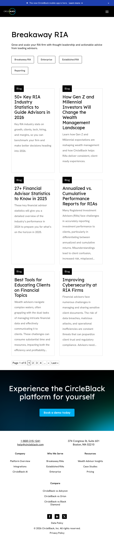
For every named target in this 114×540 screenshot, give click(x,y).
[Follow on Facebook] (49, 516)
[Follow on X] (64, 516)
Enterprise (46, 59)
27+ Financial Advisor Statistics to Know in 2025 (32, 193)
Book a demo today (57, 412)
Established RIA (70, 59)
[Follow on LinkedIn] (57, 516)
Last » (55, 363)
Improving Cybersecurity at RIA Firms (79, 285)
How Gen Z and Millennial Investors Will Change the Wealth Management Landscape (78, 112)
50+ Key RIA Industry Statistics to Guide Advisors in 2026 (32, 107)
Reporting (20, 70)
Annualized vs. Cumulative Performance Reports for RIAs (79, 196)
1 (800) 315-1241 (30, 441)
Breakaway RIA (23, 59)
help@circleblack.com (30, 444)
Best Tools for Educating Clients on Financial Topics (32, 287)
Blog (19, 88)
